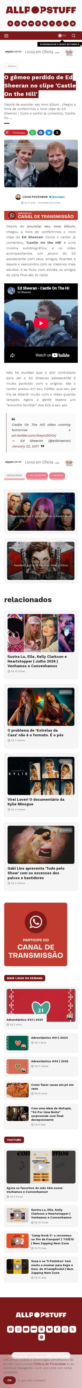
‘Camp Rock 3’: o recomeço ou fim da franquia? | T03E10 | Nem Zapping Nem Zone (52, 1239)
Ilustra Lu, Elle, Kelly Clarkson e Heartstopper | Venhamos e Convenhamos (51, 1213)
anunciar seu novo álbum (51, 226)
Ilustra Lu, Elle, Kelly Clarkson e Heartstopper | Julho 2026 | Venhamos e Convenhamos (37, 661)
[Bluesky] (49, 132)
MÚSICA (58, 475)
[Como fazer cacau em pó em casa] (18, 1090)
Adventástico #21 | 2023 (25, 1019)
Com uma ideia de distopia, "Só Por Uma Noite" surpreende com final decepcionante (51, 1114)
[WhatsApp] (32, 132)
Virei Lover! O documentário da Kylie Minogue (36, 801)
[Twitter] (57, 132)
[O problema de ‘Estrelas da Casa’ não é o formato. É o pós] (41, 707)
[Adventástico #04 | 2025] (18, 1066)
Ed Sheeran (38, 475)
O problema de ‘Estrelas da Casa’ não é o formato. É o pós (35, 732)
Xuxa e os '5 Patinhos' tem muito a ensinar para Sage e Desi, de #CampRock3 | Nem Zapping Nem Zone (52, 1266)
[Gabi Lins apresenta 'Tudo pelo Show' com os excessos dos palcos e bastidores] (41, 845)
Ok (9, 1380)
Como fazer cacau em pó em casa (52, 1086)
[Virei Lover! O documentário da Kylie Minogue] (41, 776)
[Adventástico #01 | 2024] (18, 1043)
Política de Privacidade (50, 1364)
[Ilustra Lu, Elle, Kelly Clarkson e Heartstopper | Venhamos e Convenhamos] (18, 1215)
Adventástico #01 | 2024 (49, 1037)
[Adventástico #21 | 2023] (41, 1005)
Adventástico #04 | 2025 (49, 1061)
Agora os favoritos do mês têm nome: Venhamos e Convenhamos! (35, 1189)
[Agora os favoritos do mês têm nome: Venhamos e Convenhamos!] (41, 1167)
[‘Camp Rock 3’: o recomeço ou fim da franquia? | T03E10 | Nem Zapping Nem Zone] (18, 1240)
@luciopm (58, 197)
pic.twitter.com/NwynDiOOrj (34, 435)
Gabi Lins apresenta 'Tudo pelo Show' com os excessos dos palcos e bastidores (36, 873)
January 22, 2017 (25, 446)
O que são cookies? (32, 1380)
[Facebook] (40, 132)
